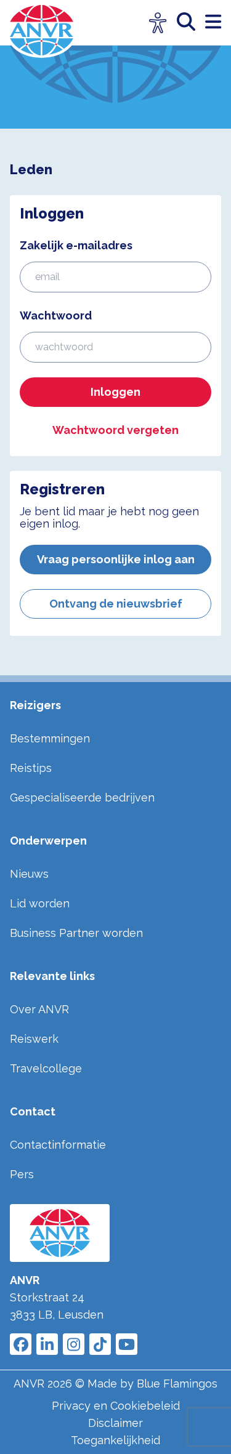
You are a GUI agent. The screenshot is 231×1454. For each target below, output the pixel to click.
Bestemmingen (50, 738)
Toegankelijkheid (115, 1440)
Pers (22, 1174)
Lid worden (40, 903)
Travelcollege (46, 1068)
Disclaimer (115, 1422)
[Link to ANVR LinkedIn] (47, 1344)
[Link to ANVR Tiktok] (100, 1344)
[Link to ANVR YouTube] (126, 1344)
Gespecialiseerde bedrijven (82, 797)
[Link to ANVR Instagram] (73, 1344)
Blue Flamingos (177, 1383)
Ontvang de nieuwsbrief (115, 603)
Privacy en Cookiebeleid (116, 1405)
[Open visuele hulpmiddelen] (158, 23)
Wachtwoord (56, 315)
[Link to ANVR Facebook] (20, 1344)
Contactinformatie (58, 1144)
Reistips (31, 767)
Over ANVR (39, 1009)
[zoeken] (191, 22)
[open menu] (213, 22)
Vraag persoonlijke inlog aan (116, 559)
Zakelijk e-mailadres (76, 245)
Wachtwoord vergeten (115, 430)
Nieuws (29, 873)
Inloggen (115, 391)
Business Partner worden (76, 932)
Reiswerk (34, 1038)
